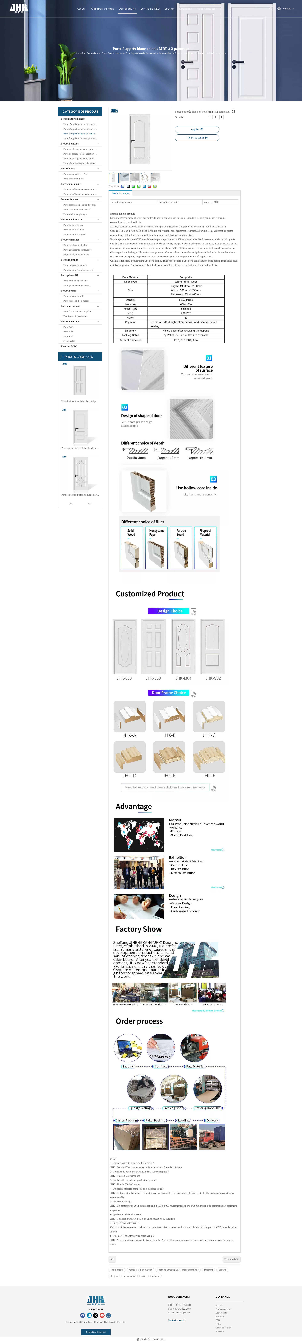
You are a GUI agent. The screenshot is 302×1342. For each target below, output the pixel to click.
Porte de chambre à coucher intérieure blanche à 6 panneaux (80, 448)
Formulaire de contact (96, 1332)
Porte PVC (68, 336)
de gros (114, 1276)
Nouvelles (185, 8)
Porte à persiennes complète (77, 311)
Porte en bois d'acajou (74, 234)
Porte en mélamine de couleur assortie (82, 194)
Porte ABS (68, 331)
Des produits (127, 8)
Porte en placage (69, 143)
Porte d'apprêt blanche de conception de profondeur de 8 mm (82, 133)
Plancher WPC (69, 346)
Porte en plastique (70, 321)
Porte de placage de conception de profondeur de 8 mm (82, 154)
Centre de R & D (223, 1328)
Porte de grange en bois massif (78, 270)
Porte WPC (68, 327)
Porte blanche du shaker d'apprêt (79, 205)
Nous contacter (207, 8)
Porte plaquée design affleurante (79, 163)
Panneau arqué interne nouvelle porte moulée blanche (80, 401)
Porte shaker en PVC (73, 178)
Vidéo (218, 1324)
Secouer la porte (69, 199)
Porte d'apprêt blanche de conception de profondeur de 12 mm (82, 124)
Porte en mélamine (71, 184)
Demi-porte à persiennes (75, 316)
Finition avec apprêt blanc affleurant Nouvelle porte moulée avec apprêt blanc (80, 494)
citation (155, 1276)
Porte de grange (69, 259)
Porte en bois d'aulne (73, 229)
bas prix (222, 1269)
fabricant (208, 1269)
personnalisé (129, 1276)
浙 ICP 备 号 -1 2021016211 (151, 1339)
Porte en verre (68, 290)
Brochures (219, 1316)
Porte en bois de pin (73, 225)
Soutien (170, 8)
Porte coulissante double (75, 245)
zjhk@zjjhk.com (183, 1312)
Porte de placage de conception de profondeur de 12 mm (82, 158)
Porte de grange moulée (75, 265)
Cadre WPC (69, 341)
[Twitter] (95, 1315)
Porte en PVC (68, 168)
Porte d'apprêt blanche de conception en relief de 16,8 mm (82, 129)
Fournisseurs (117, 1269)
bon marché (146, 1269)
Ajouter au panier (195, 137)
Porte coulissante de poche (76, 254)
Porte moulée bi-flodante (75, 280)
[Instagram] (108, 1315)
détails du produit (120, 193)
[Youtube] (102, 1315)
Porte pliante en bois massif (76, 285)
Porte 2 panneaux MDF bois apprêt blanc (178, 1269)
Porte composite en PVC (75, 174)
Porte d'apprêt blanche (73, 118)
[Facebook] (82, 1315)
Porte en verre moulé (73, 296)
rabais (132, 1269)
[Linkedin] (89, 1315)
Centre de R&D (150, 8)
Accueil (81, 8)
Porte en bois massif (71, 219)
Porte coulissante (70, 239)
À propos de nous (102, 8)
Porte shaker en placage (75, 214)
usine (144, 1276)
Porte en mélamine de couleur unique (81, 189)
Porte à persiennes (70, 306)
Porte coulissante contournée (77, 250)
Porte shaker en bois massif (76, 209)
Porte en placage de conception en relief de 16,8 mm (82, 149)
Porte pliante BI (69, 275)
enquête (195, 129)
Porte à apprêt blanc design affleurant (81, 138)
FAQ (217, 1320)
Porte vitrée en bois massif (76, 301)
